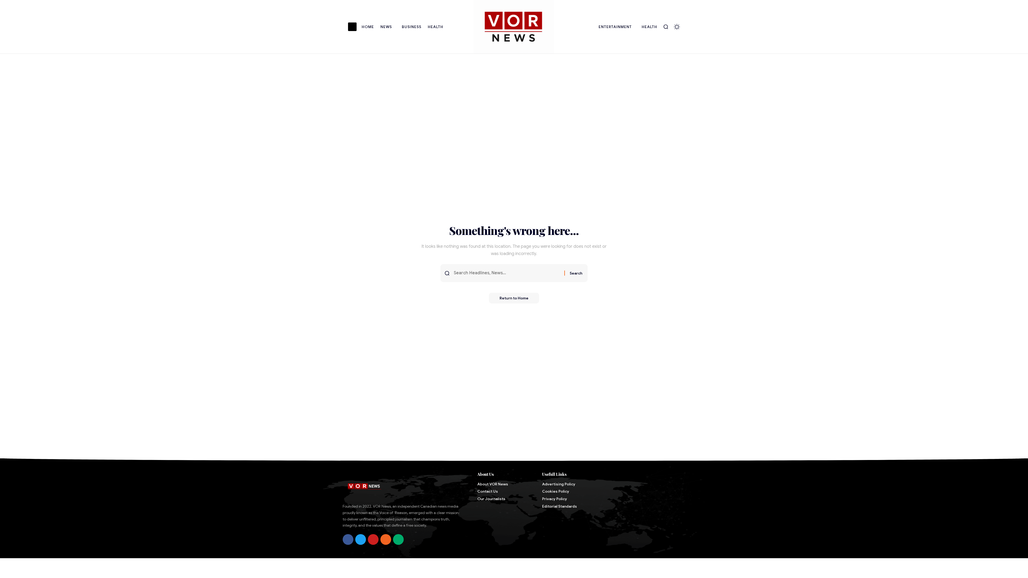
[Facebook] (348, 539)
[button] (665, 26)
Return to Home (514, 298)
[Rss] (385, 539)
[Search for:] (507, 273)
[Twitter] (360, 539)
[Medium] (398, 539)
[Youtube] (373, 539)
